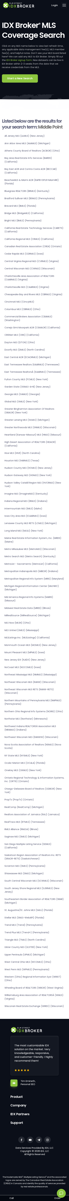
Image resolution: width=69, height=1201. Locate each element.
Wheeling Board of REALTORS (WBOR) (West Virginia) (33, 987)
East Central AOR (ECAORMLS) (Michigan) (27, 357)
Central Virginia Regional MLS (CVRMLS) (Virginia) (31, 261)
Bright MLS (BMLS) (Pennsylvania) (23, 220)
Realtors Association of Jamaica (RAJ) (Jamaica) (32, 814)
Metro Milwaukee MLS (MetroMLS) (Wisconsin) (30, 549)
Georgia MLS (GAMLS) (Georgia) (22, 394)
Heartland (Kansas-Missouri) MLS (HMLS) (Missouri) (32, 434)
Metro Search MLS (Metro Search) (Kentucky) (30, 556)
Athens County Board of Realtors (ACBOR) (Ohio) (32, 150)
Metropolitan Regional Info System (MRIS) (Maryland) (34, 578)
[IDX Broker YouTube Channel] (30, 1140)
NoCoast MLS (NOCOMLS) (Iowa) (22, 667)
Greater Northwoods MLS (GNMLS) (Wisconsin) (30, 427)
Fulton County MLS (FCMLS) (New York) (26, 379)
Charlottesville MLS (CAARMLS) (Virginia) (26, 287)
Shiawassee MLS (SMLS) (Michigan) (24, 873)
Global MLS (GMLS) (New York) (21, 401)
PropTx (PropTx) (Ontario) (19, 799)
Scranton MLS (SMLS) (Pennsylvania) (24, 866)
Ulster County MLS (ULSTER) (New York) (26, 947)
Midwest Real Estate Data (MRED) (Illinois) (27, 608)
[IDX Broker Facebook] (21, 1140)
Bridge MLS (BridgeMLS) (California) (24, 213)
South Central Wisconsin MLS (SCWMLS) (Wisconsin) (33, 880)
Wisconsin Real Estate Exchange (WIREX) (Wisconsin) (34, 1006)
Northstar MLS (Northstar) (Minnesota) (26, 718)
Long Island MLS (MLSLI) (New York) (23, 530)
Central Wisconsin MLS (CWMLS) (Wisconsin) (29, 268)
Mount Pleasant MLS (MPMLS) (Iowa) (24, 652)
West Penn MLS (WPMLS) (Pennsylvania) (26, 969)
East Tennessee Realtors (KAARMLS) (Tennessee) (32, 364)
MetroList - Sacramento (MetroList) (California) (31, 563)
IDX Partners (20, 1114)
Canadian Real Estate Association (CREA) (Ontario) (33, 246)
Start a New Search (20, 78)
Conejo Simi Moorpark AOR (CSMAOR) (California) (32, 327)
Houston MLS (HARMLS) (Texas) (21, 460)
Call (11, 1198)
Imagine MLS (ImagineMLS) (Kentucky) (26, 493)
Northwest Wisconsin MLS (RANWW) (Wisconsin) (31, 737)
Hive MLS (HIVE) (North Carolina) (22, 453)
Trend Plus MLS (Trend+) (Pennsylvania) (26, 932)
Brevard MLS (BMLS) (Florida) (20, 205)
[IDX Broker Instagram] (47, 1140)
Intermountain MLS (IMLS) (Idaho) (23, 508)
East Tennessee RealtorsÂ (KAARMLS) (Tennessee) (32, 371)
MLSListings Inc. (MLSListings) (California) (27, 637)
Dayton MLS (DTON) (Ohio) (19, 342)
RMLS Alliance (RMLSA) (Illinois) (21, 829)
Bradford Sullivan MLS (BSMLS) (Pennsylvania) (29, 198)
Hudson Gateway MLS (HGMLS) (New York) (28, 475)
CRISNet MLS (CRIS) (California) (21, 334)
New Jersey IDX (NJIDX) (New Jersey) (25, 659)
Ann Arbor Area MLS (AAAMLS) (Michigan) (27, 143)
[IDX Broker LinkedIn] (39, 1140)
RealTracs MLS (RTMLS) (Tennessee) (24, 822)
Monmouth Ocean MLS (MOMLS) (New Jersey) (30, 645)
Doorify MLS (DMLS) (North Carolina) (24, 349)
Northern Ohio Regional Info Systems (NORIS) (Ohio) (33, 711)
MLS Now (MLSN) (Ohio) (17, 622)
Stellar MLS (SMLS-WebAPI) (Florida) (24, 917)
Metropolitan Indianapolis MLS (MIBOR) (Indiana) (31, 571)
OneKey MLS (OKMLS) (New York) (22, 770)
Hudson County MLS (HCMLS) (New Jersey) (28, 467)
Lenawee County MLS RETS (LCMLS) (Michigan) (30, 523)
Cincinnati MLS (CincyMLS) (19, 301)
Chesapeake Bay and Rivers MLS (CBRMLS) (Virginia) (33, 294)
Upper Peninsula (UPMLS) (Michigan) (24, 954)
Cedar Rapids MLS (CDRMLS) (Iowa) (24, 253)
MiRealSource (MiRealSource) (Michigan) (27, 615)
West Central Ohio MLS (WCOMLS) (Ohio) (27, 962)
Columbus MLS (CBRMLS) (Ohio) (22, 309)
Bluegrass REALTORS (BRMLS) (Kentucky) (26, 191)
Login (54, 5)
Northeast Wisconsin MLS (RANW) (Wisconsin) (30, 682)
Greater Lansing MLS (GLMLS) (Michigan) (27, 419)
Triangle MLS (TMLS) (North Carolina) (25, 939)
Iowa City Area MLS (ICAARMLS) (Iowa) (25, 515)
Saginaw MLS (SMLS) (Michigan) (22, 836)
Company (18, 1105)
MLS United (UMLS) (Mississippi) (21, 630)
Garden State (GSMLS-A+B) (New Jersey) (27, 386)
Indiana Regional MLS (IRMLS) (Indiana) (25, 501)
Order (57, 1198)
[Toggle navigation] (64, 5)
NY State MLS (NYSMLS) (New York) (23, 755)
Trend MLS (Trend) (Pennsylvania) (23, 925)
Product (16, 1096)
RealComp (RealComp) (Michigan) (24, 807)
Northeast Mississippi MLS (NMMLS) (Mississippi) (30, 674)
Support (16, 1122)
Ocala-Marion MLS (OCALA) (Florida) (24, 763)
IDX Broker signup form (19, 60)
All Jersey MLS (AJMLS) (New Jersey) (24, 135)
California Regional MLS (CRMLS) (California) (29, 239)
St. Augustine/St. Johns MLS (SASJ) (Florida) (28, 910)
